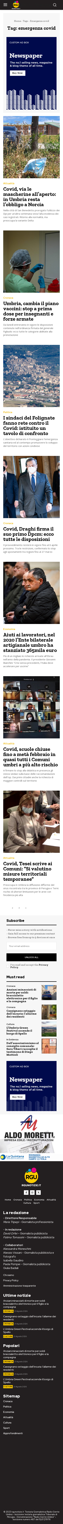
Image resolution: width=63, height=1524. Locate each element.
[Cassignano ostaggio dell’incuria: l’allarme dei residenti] (49, 1012)
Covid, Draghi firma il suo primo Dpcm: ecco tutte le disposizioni (28, 534)
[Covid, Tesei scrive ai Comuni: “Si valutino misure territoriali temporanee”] (31, 822)
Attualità (8, 183)
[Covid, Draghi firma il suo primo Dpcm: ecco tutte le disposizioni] (31, 487)
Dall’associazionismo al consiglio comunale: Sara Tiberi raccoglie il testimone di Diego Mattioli (22, 1048)
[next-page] (25, 908)
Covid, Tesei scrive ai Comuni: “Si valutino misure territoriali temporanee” (27, 871)
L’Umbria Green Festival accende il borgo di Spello (19, 1030)
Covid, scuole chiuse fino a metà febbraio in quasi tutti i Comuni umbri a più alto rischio (30, 757)
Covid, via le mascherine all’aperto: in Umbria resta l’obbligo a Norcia (29, 197)
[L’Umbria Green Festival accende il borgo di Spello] (49, 1029)
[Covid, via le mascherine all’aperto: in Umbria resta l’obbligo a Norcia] (31, 147)
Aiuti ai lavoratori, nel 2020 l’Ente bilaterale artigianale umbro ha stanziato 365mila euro (30, 642)
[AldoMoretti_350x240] (28, 1152)
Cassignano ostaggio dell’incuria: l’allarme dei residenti (21, 1013)
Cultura (10, 1024)
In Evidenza (12, 1040)
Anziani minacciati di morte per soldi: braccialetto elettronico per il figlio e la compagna (22, 995)
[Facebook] (26, 1192)
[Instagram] (32, 1192)
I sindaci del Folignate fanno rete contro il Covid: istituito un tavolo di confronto (29, 425)
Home (17, 21)
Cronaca (8, 298)
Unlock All (31, 957)
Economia (9, 629)
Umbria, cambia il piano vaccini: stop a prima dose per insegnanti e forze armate (31, 311)
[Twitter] (38, 1192)
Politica (7, 412)
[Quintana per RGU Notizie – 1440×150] (31, 1159)
